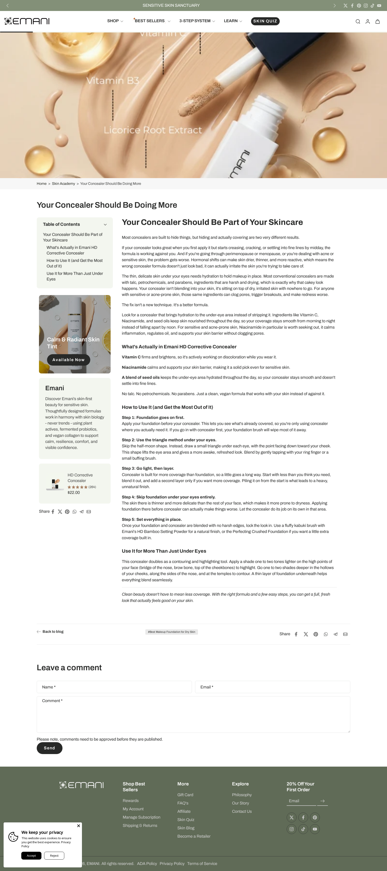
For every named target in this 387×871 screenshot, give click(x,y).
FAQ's (182, 803)
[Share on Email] (90, 511)
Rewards (131, 800)
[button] (75, 224)
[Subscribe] (322, 801)
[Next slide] (335, 6)
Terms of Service (202, 863)
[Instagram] (365, 5)
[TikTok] (372, 5)
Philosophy (242, 795)
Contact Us (242, 811)
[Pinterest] (359, 5)
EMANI (93, 863)
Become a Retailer (194, 836)
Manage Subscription (141, 817)
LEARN (231, 21)
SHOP (113, 21)
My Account (133, 809)
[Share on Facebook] (54, 511)
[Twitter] (345, 5)
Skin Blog (185, 828)
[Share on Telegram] (82, 511)
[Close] (78, 826)
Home (42, 183)
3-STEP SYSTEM (195, 21)
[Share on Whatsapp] (75, 511)
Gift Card (185, 795)
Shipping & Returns (140, 825)
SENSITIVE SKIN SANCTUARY (171, 5)
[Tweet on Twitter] (61, 511)
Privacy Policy (172, 863)
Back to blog (53, 632)
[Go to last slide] (8, 6)
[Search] (358, 21)
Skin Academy (63, 183)
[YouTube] (379, 5)
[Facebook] (352, 5)
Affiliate (184, 811)
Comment (52, 700)
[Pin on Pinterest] (68, 511)
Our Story (240, 803)
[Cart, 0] (378, 21)
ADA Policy (147, 863)
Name (49, 687)
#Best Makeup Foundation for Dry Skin (171, 632)
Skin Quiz (185, 819)
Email (206, 687)
